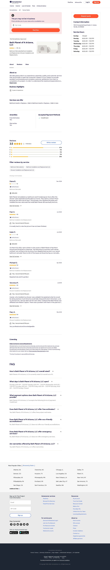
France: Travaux (34, 552)
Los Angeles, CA (61, 474)
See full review (14, 206)
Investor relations (78, 531)
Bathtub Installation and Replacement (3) (38, 167)
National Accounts (48, 531)
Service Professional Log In (50, 520)
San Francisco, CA (41, 485)
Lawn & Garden (26, 6)
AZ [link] (20, 10)
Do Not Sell (56, 557)
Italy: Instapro (55, 552)
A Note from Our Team (79, 511)
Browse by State (28, 465)
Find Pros (36, 30)
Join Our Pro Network (49, 523)
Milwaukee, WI (18, 477)
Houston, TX (39, 474)
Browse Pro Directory (49, 501)
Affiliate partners (78, 538)
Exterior (18, 6)
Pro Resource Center (49, 525)
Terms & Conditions (65, 560)
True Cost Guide (77, 501)
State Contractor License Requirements (21, 343)
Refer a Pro (76, 506)
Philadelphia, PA (18, 481)
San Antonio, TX (82, 481)
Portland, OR (39, 481)
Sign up (20, 515)
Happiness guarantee (79, 536)
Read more (13, 83)
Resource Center (78, 503)
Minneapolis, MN (40, 477)
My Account (76, 498)
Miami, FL (80, 474)
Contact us (76, 533)
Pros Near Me (76, 509)
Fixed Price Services (48, 503)
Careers (75, 525)
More (33, 6)
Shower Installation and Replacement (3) (22, 170)
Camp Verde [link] (26, 10)
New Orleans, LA (61, 477)
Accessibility (63, 557)
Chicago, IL (59, 470)
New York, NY (81, 477)
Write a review (51, 142)
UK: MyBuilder (76, 552)
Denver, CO (17, 474)
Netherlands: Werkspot (65, 552)
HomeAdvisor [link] (13, 10)
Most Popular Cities (14, 465)
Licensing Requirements (79, 514)
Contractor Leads (48, 528)
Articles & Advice (41, 6)
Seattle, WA (60, 485)
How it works (76, 520)
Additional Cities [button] (14, 488)
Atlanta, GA (17, 470)
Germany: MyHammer (45, 552)
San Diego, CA (18, 485)
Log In (88, 2)
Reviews (19, 64)
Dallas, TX (80, 470)
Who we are (76, 523)
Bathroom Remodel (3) (17, 167)
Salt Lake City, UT (61, 481)
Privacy (45, 557)
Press (74, 528)
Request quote (86, 16)
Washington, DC (82, 485)
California (50, 557)
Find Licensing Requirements (37, 351)
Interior (12, 6)
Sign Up (96, 2)
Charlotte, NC (39, 470)
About (12, 64)
